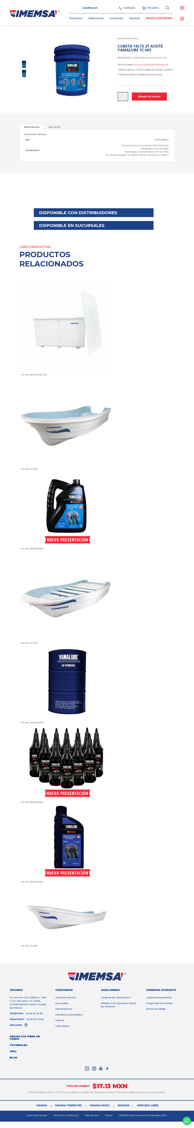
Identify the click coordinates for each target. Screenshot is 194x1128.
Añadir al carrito (149, 96)
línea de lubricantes (128, 38)
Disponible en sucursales (71, 225)
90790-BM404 (36, 548)
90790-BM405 (36, 881)
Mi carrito (153, 7)
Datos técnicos (31, 126)
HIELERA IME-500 (38, 374)
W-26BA (34, 945)
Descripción (55, 126)
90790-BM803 (36, 802)
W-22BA (34, 469)
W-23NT (34, 642)
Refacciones (96, 18)
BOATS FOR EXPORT (159, 18)
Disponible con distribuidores (78, 212)
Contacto (129, 7)
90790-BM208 (36, 722)
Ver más (25, 374)
